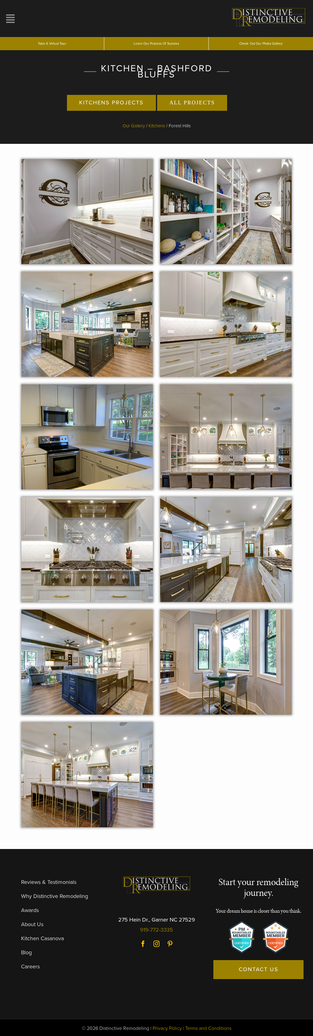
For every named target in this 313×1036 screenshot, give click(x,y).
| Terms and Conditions (207, 1028)
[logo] (269, 9)
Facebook (143, 944)
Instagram (156, 944)
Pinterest (170, 944)
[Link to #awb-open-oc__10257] (42, 19)
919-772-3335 (156, 929)
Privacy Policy (167, 1028)
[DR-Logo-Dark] (156, 879)
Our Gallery (134, 126)
